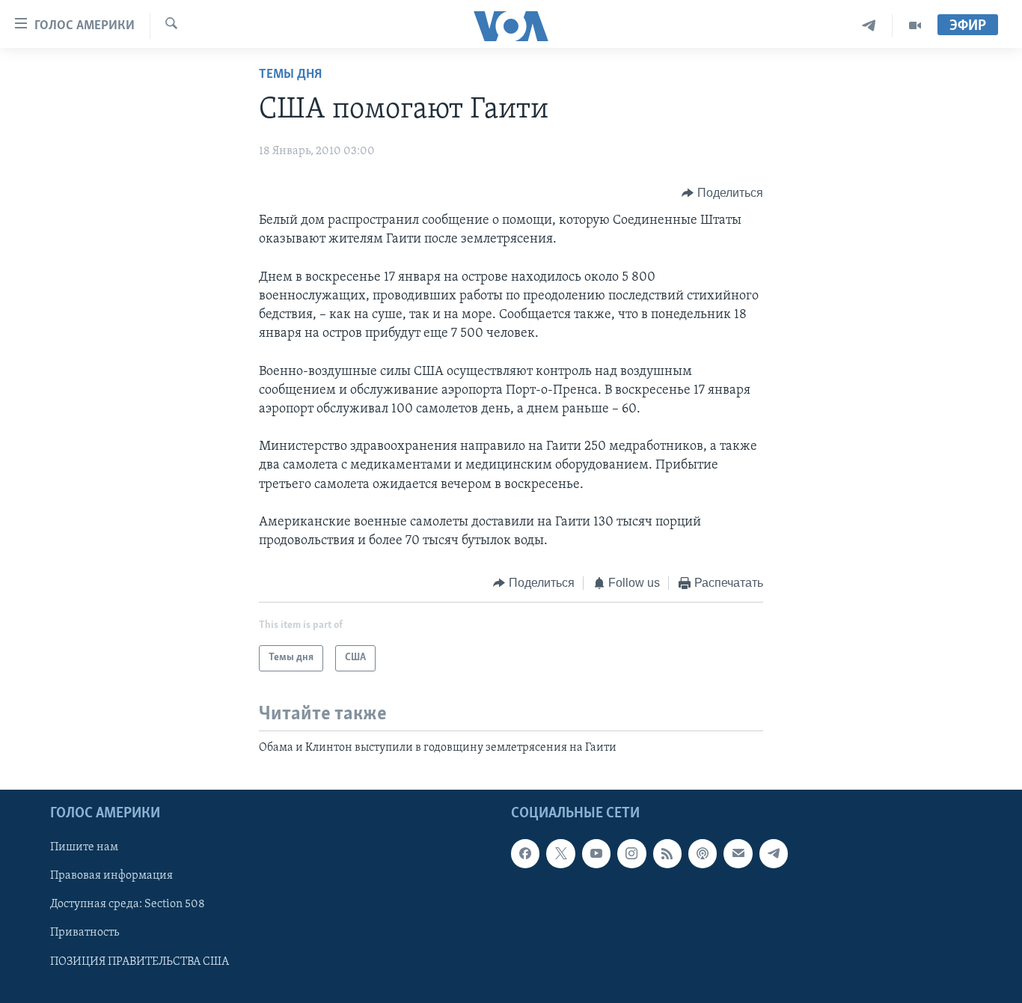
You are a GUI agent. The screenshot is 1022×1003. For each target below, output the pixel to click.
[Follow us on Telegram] (773, 854)
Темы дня (290, 75)
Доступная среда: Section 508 (127, 905)
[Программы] (915, 25)
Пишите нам (84, 848)
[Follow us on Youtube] (596, 854)
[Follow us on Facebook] (525, 854)
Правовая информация (111, 876)
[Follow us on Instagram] (631, 854)
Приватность (84, 933)
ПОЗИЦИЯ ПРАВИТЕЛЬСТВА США (139, 962)
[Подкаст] (702, 854)
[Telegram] (869, 25)
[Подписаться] (737, 854)
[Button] (722, 193)
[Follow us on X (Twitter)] (560, 854)
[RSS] (667, 854)
